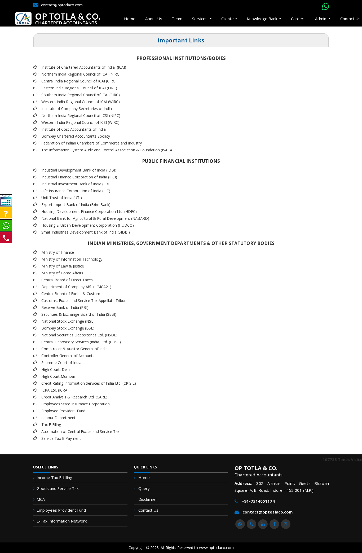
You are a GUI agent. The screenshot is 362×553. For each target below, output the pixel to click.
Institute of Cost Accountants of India (73, 129)
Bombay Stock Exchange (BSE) (67, 328)
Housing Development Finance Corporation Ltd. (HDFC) (89, 211)
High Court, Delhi (55, 369)
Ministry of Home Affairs (62, 272)
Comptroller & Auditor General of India (74, 348)
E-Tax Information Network (62, 521)
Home (129, 18)
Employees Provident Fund (61, 510)
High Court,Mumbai (58, 376)
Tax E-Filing (51, 424)
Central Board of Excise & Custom (70, 293)
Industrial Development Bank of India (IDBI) (78, 170)
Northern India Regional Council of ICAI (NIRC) (81, 74)
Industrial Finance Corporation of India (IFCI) (79, 176)
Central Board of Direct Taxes (67, 279)
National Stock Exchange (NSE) (68, 321)
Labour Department (58, 417)
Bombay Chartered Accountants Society (75, 136)
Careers (298, 18)
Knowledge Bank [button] (262, 18)
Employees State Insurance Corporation (75, 403)
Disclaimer (147, 499)
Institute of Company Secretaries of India (76, 108)
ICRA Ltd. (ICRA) (55, 390)
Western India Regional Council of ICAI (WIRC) (80, 101)
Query (144, 488)
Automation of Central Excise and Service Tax (80, 431)
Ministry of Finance (57, 252)
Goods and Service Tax (58, 488)
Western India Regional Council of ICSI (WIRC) (80, 122)
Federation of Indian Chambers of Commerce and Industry (91, 143)
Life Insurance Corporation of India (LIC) (75, 190)
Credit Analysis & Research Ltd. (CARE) (74, 397)
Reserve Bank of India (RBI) (65, 307)
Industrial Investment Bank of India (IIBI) (76, 183)
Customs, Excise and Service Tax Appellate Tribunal (85, 300)
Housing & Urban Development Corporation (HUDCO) (87, 225)
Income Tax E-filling (54, 477)
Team (177, 18)
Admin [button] (321, 18)
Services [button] (200, 18)
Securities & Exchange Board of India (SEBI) (78, 314)
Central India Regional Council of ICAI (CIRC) (79, 81)
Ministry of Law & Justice (62, 266)
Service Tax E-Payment (61, 438)
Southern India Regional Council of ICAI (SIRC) (80, 94)
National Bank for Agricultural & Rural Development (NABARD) (95, 218)
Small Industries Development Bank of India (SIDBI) (85, 232)
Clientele (229, 18)
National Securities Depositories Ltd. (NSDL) (79, 334)
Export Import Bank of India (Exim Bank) (76, 204)
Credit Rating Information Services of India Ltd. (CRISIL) (88, 383)
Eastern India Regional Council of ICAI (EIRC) (79, 87)
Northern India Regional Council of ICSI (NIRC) (80, 115)
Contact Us (148, 510)
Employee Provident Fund (63, 410)
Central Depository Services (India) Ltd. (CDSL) (81, 341)
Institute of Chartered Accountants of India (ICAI (83, 67)
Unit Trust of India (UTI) (61, 197)
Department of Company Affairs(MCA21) (76, 286)
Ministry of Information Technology (71, 259)
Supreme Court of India (61, 362)
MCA (41, 499)
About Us (153, 18)
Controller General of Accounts (67, 355)
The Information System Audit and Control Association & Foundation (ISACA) (107, 149)
